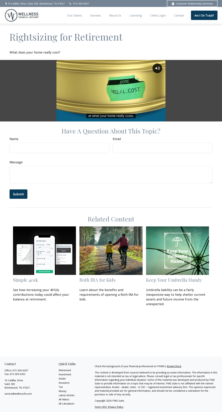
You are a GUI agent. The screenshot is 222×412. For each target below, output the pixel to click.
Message (16, 162)
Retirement (65, 370)
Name (14, 139)
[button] (74, 15)
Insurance (64, 382)
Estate (62, 378)
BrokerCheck (174, 366)
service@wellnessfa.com (18, 393)
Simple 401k (25, 280)
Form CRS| (101, 407)
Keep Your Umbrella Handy (174, 280)
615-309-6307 (81, 3)
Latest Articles (67, 395)
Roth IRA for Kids (97, 280)
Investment (65, 374)
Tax (61, 387)
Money (62, 391)
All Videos (64, 399)
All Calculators (66, 403)
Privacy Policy (115, 407)
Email (117, 139)
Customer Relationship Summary (194, 3)
